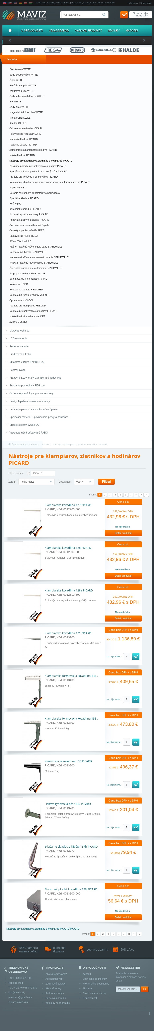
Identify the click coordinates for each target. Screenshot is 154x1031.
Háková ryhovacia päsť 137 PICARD (68, 804)
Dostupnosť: (65, 481)
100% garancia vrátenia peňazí (28, 949)
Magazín (132, 30)
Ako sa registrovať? (56, 974)
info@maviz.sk (16, 992)
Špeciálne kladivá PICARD (24, 198)
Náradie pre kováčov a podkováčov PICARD (33, 176)
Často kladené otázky (94, 993)
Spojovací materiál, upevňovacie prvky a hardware (38, 416)
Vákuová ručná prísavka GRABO (28, 432)
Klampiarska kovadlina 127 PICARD (68, 505)
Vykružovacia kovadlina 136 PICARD (68, 761)
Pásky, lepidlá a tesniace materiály (29, 401)
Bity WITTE (15, 101)
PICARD (37, 473)
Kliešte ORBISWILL (19, 117)
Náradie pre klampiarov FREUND (27, 305)
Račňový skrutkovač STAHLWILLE (28, 252)
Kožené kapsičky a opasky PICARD (28, 214)
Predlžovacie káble (20, 354)
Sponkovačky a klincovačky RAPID (28, 278)
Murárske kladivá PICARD (23, 139)
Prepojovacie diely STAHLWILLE (27, 273)
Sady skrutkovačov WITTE (23, 74)
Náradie (12, 59)
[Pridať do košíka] (135, 656)
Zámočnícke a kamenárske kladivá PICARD (33, 150)
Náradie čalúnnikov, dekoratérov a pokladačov (34, 193)
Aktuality (87, 988)
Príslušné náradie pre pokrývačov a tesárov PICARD (37, 166)
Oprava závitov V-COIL (21, 300)
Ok (144, 989)
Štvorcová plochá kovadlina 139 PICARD (71, 889)
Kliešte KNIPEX (17, 123)
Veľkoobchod (59, 30)
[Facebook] (149, 1013)
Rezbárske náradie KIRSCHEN (26, 289)
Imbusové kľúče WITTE (21, 91)
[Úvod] (10, 30)
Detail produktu (123, 533)
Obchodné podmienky (95, 978)
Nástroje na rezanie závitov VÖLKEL (29, 295)
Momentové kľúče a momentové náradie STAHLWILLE (39, 257)
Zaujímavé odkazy (55, 983)
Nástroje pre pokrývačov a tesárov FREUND (33, 311)
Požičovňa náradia (56, 998)
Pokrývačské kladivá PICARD (25, 133)
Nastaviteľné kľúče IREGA (23, 236)
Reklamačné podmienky (96, 983)
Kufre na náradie (18, 346)
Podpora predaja (55, 993)
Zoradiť (12, 481)
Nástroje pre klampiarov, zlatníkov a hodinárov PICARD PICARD (42, 928)
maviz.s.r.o (22, 1002)
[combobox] (36, 482)
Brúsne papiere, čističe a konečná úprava (33, 409)
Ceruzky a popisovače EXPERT (26, 230)
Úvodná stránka (19, 444)
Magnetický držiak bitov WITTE (26, 112)
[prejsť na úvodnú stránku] (24, 15)
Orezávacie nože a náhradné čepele (29, 225)
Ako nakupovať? (55, 978)
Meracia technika (19, 330)
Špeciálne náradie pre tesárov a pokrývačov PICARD (38, 171)
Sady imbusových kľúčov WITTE (26, 96)
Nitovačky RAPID (18, 284)
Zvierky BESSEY (18, 321)
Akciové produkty (88, 30)
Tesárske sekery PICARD (23, 144)
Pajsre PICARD (17, 187)
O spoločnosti (32, 30)
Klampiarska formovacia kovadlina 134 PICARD (76, 676)
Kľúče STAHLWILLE (20, 241)
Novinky (114, 30)
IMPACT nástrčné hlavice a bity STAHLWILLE (33, 262)
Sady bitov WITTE (19, 107)
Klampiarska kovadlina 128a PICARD (69, 590)
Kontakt (87, 974)
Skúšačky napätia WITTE (22, 85)
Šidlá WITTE (16, 80)
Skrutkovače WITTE (20, 69)
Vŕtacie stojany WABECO (24, 424)
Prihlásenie (133, 3)
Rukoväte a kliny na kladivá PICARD (29, 219)
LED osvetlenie (18, 338)
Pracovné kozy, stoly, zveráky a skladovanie (35, 377)
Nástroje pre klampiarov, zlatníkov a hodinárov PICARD (40, 160)
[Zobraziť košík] (124, 14)
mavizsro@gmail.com (20, 997)
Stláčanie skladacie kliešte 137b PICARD (71, 846)
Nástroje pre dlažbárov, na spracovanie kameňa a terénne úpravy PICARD (49, 182)
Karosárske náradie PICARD (25, 209)
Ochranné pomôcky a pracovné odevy (31, 393)
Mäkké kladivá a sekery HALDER (27, 316)
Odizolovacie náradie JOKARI (25, 128)
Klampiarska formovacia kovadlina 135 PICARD (76, 718)
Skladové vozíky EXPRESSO (26, 361)
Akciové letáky (53, 988)
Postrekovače (17, 369)
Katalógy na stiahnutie (58, 1003)
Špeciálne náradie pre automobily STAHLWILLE (35, 268)
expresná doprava (59, 949)
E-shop (34, 444)
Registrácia (145, 3)
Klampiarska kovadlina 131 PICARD (68, 633)
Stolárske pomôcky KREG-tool (27, 385)
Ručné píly (15, 203)
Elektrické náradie (19, 50)
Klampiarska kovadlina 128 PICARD (68, 548)
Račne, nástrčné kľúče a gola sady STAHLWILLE (35, 246)
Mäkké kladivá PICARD (22, 155)
